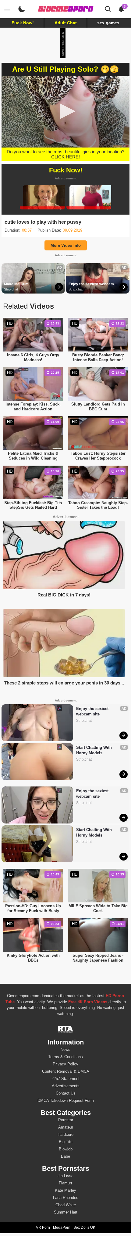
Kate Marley (65, 1190)
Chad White (65, 1205)
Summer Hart (65, 1212)
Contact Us (66, 1093)
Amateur (65, 1127)
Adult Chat (66, 22)
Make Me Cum (16, 284)
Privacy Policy (65, 1064)
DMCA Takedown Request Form (65, 1100)
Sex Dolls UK (84, 1227)
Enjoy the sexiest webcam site (92, 284)
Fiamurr (65, 1183)
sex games (108, 22)
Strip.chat (11, 289)
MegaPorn (61, 1227)
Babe (65, 1156)
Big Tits (66, 1141)
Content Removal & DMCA (65, 1071)
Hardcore (65, 1134)
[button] (65, 111)
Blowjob (66, 1149)
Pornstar (65, 1120)
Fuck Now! (23, 22)
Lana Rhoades (65, 1197)
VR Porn (43, 1227)
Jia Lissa (65, 1175)
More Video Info (66, 245)
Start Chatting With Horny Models (94, 750)
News (65, 1049)
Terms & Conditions (65, 1056)
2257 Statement (65, 1078)
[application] (65, 112)
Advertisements (66, 1086)
